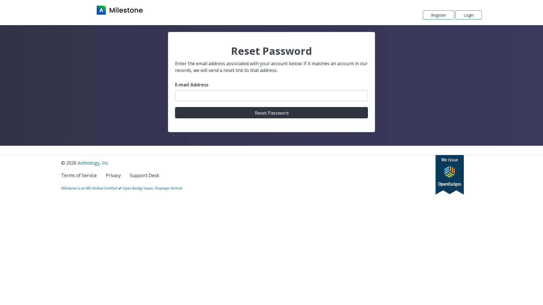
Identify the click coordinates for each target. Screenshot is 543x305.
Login (469, 15)
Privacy (113, 175)
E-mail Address (191, 85)
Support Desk (144, 175)
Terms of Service (79, 175)
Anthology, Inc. (93, 163)
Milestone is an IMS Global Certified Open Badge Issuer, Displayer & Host (121, 188)
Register (438, 15)
